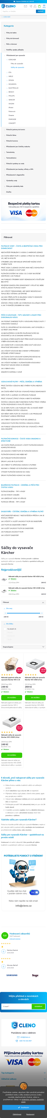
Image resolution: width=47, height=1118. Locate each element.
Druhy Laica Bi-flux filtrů (12, 461)
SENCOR (12, 100)
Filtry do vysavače (17, 64)
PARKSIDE (12, 119)
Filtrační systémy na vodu (15, 164)
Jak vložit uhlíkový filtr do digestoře (17, 528)
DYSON (11, 80)
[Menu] (44, 6)
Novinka (10, 636)
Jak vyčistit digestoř (10, 535)
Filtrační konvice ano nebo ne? (14, 454)
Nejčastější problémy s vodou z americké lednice (22, 252)
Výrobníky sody (11, 181)
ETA (10, 72)
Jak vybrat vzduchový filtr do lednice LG (18, 420)
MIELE (11, 76)
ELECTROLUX (13, 88)
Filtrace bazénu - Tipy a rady (13, 491)
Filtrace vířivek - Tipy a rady (13, 502)
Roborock (12, 111)
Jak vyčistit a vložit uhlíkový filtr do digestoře (21, 521)
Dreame (11, 115)
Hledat (41, 11)
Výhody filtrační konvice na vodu (15, 472)
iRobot (11, 108)
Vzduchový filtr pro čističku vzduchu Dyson (20, 423)
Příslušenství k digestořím (15, 175)
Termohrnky (10, 152)
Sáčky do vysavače (17, 67)
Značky (8, 192)
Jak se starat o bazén (10, 495)
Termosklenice (11, 158)
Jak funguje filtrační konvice (13, 458)
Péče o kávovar (11, 44)
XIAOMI (11, 104)
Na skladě (11, 629)
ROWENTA (12, 84)
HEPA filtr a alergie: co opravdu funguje (18, 395)
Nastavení (30, 1114)
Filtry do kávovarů (12, 38)
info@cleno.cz (25, 1037)
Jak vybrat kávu (8, 369)
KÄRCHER (12, 60)
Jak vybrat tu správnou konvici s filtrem (18, 465)
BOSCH (11, 92)
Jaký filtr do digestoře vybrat (14, 525)
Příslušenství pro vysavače (15, 55)
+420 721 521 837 (25, 1041)
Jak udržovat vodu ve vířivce (13, 498)
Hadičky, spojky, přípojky (15, 50)
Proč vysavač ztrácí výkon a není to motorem (20, 399)
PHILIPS (12, 96)
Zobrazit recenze (15, 939)
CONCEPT (12, 123)
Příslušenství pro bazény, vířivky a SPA (19, 169)
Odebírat (38, 1006)
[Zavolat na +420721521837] (31, 6)
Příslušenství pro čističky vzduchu (18, 147)
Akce (9, 632)
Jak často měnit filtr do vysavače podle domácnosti (23, 392)
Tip (9, 639)
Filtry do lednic (11, 33)
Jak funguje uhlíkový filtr (12, 532)
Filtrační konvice (12, 141)
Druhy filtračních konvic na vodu (15, 475)
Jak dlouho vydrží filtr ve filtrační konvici (19, 451)
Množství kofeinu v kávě (11, 372)
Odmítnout (17, 1114)
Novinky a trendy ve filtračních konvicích (19, 468)
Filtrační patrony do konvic (15, 130)
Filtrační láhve (11, 135)
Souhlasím (25, 1107)
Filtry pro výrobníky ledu (14, 186)
